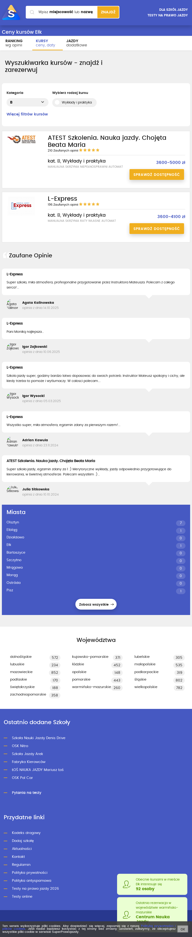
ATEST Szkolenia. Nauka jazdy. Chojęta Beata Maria (51, 461)
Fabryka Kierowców (28, 762)
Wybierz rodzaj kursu (70, 93)
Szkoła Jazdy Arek (27, 754)
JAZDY (76, 43)
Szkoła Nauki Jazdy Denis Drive (38, 738)
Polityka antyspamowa (31, 880)
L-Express (15, 274)
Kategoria (15, 93)
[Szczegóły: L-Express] (21, 216)
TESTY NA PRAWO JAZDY (168, 15)
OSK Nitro (20, 746)
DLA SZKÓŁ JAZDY (173, 9)
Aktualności (22, 849)
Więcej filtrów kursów (27, 114)
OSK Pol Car (22, 778)
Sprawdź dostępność (156, 175)
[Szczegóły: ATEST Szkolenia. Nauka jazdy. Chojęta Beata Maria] (21, 143)
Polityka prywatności (30, 872)
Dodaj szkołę (23, 841)
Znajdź (108, 12)
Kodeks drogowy (26, 833)
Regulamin (21, 865)
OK (183, 929)
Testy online (22, 896)
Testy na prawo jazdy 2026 (35, 888)
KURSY (45, 43)
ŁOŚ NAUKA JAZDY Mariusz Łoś (38, 770)
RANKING (13, 43)
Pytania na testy (26, 793)
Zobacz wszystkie (94, 604)
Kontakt (18, 857)
